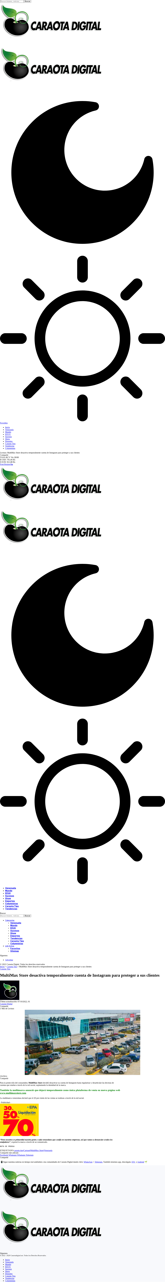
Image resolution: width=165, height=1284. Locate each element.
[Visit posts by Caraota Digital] (9, 999)
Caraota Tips (12, 967)
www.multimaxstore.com (13, 1093)
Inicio (2, 967)
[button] (6, 464)
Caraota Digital (6, 1004)
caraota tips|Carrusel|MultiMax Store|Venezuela (33, 1150)
